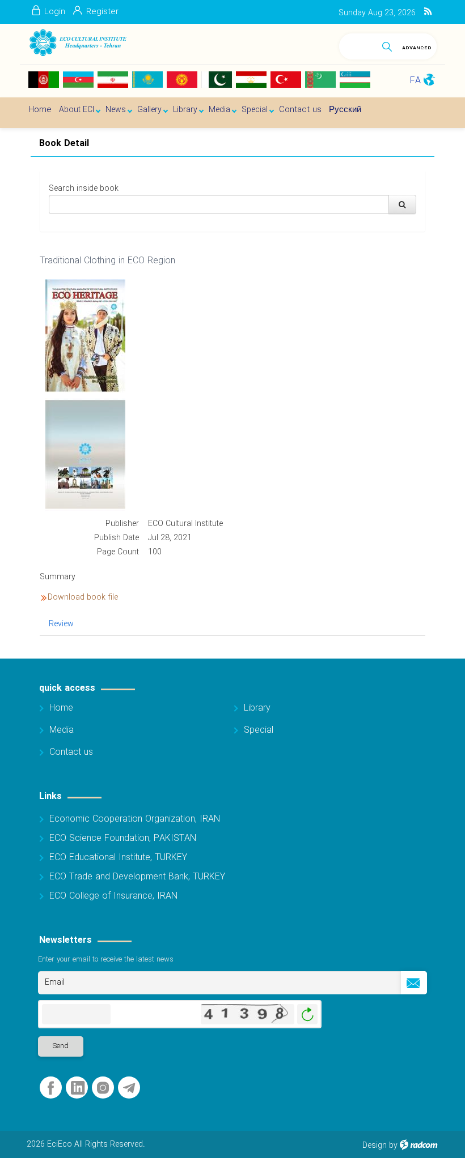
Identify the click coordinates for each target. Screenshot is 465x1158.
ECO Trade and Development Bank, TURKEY (137, 877)
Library (257, 708)
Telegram (129, 1088)
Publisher (122, 524)
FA (415, 81)
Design (374, 1145)
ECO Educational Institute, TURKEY (118, 858)
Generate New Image (307, 1014)
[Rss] (428, 12)
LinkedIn (77, 1088)
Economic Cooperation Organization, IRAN (134, 819)
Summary (57, 577)
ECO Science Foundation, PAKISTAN (122, 838)
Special (258, 730)
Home (61, 708)
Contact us (71, 752)
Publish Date (116, 538)
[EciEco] (77, 43)
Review (61, 624)
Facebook (51, 1088)
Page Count (118, 552)
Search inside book (84, 188)
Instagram (103, 1088)
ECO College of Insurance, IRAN (113, 896)
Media (61, 730)
